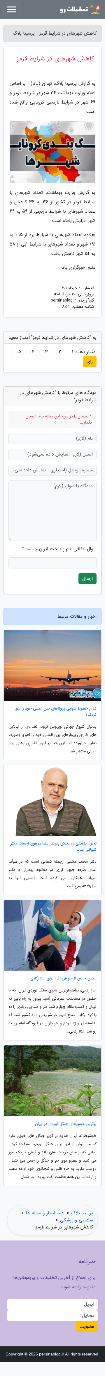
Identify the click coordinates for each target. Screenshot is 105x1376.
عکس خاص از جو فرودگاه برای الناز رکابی (63, 978)
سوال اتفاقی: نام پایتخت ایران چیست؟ (59, 549)
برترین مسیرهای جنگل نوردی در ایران (66, 1124)
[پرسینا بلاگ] (80, 9)
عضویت (86, 1326)
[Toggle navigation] (12, 9)
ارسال (87, 578)
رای (90, 361)
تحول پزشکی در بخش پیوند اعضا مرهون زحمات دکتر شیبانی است (53, 846)
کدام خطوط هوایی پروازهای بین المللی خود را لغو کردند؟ (56, 711)
